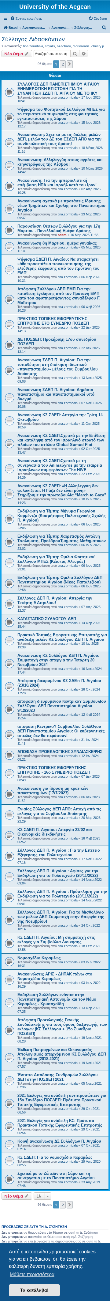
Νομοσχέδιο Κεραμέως (39, 958)
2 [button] (63, 64)
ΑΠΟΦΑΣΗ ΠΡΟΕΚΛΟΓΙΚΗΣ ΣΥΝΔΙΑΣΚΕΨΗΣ (59, 751)
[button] (70, 64)
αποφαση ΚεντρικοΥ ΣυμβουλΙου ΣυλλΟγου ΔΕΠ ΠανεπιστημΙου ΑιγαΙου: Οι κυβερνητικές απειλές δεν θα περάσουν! (61, 731)
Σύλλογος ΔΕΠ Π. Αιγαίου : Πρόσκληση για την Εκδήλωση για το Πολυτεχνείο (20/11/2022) (62, 893)
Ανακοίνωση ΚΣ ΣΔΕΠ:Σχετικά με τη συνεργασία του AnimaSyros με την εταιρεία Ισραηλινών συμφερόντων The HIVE (59, 465)
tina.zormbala (33, 46)
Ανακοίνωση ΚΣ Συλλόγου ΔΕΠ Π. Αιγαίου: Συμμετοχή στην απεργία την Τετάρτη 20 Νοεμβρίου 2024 (58, 660)
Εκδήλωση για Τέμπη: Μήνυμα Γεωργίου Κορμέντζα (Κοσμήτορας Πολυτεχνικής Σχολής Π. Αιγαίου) (61, 515)
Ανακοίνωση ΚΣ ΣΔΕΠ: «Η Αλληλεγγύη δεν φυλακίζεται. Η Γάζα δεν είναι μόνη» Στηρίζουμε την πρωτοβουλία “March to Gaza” (61, 490)
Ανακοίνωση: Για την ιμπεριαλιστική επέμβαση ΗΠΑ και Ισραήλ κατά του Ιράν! (57, 182)
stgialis (50, 46)
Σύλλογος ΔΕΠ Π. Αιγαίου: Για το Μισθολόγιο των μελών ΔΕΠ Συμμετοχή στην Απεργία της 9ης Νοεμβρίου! (60, 917)
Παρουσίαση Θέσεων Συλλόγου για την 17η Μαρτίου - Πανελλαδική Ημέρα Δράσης (58, 228)
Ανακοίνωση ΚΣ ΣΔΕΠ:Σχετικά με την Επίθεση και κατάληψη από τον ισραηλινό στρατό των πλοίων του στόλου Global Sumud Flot (61, 440)
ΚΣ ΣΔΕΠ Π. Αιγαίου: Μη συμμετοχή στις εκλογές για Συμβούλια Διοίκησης (56, 939)
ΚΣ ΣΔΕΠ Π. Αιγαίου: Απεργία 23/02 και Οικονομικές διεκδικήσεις (54, 831)
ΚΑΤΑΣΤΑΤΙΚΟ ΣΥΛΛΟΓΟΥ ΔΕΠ (46, 619)
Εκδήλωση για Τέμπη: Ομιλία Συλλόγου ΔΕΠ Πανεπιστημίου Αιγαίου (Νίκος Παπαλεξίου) (59, 579)
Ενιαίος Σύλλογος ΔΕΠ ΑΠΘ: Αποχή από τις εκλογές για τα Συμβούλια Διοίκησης (59, 811)
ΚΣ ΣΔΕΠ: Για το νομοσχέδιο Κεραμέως (55, 1157)
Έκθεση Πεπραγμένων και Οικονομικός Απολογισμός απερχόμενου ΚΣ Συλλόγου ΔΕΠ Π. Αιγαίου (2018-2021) (61, 1054)
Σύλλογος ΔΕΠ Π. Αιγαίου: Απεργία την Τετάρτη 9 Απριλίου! (54, 600)
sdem (62, 235)
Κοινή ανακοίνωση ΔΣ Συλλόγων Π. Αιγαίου (59, 1141)
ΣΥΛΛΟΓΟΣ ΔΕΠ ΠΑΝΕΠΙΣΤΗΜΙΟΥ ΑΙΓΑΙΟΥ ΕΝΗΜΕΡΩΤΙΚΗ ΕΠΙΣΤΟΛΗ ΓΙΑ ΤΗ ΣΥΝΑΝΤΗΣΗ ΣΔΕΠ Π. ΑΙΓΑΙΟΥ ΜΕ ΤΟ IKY (58, 89)
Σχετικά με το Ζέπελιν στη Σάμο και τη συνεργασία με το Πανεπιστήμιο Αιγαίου (56, 1175)
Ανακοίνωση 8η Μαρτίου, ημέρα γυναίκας (57, 243)
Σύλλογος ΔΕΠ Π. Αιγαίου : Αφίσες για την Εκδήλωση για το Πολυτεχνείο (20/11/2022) (57, 873)
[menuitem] (26, 18)
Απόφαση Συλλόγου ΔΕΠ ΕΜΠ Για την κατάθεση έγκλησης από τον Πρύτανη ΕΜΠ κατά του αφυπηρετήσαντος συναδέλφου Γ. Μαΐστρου (59, 296)
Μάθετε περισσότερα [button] (32, 1274)
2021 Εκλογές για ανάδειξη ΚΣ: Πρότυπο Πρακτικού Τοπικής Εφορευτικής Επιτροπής (59, 1122)
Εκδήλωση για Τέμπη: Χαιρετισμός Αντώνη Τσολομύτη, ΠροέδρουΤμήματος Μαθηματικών (61, 538)
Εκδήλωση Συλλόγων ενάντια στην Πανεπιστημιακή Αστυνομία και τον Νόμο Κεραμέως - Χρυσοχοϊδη (56, 999)
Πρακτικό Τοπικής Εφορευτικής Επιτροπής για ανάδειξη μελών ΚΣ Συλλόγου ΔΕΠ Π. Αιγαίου (62, 637)
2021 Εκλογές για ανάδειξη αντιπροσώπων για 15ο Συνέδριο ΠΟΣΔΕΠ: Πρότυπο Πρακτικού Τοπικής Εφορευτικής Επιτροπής (61, 1100)
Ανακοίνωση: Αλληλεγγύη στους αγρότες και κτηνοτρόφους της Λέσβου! (60, 162)
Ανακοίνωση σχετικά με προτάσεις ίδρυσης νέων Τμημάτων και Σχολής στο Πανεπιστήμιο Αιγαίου (61, 205)
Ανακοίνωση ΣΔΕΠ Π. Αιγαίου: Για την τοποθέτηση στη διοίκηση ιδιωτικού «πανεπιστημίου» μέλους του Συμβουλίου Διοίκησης (57, 367)
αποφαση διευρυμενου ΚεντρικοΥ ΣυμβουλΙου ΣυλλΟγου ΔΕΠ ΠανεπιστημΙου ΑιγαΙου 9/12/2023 (61, 706)
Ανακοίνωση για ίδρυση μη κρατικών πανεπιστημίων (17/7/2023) (52, 790)
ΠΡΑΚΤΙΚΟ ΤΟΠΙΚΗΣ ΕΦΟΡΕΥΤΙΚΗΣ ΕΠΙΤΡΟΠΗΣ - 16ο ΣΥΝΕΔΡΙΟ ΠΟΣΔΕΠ (53, 770)
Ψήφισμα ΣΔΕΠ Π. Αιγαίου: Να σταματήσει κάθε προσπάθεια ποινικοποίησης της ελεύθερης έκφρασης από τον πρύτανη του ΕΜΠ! (58, 266)
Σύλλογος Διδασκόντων (33, 39)
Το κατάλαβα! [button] (34, 1290)
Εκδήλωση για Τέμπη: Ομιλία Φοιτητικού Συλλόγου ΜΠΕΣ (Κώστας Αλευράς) (56, 559)
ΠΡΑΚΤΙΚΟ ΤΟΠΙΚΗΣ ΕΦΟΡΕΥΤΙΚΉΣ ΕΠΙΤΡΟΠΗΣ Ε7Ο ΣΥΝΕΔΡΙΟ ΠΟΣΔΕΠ (53, 321)
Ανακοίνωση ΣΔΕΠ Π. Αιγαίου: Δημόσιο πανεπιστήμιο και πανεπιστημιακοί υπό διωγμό (55, 394)
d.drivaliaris (81, 46)
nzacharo (64, 46)
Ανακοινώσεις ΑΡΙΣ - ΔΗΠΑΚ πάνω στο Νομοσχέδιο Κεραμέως (54, 976)
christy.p (97, 46)
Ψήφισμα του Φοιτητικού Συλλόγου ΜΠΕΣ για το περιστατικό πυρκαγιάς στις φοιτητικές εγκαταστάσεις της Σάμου (61, 114)
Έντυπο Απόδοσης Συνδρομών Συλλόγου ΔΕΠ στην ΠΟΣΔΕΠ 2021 (57, 1077)
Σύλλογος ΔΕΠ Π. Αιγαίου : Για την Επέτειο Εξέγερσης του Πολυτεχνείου (58, 852)
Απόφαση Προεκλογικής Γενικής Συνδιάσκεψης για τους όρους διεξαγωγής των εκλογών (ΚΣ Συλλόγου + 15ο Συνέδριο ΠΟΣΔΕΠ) (62, 1027)
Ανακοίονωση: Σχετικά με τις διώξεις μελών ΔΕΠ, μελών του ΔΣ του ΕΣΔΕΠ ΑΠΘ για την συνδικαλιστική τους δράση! (59, 139)
